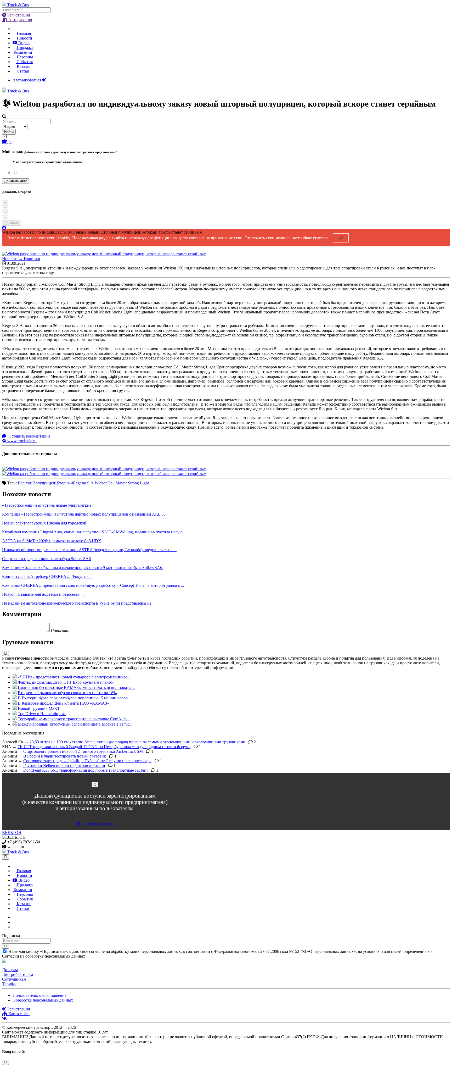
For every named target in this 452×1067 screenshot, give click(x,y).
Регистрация (18, 15)
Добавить (11, 223)
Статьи (22, 71)
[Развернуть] (5, 653)
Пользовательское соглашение (39, 995)
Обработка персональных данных (43, 1000)
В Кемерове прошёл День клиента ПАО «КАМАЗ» (63, 703)
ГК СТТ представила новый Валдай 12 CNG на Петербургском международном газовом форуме (104, 746)
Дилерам (10, 970)
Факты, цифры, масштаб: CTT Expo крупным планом (66, 682)
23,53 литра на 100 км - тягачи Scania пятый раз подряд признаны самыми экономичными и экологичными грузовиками (137, 742)
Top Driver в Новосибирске (42, 713)
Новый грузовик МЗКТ (39, 708)
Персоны (24, 57)
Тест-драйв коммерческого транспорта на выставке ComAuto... (74, 719)
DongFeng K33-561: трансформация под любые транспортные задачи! (85, 770)
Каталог (23, 66)
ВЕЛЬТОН (11, 832)
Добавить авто (15, 181)
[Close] (95, 784)
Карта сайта (18, 1013)
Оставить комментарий (28, 436)
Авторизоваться (27, 80)
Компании (22, 52)
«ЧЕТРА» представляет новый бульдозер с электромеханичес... (74, 677)
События (24, 61)
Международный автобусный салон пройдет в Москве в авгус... (75, 724)
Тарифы (9, 984)
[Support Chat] (14, 922)
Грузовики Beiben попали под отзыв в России (64, 765)
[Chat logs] (14, 917)
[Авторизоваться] (4, 228)
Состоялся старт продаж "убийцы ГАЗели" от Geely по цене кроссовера (87, 761)
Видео (23, 43)
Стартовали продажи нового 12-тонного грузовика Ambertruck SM (83, 751)
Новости (24, 38)
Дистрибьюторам (17, 974)
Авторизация (19, 20)
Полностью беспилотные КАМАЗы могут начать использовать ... (76, 687)
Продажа (24, 47)
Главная (23, 33)
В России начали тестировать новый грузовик (64, 756)
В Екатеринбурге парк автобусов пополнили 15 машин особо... (74, 698)
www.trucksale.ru (21, 441)
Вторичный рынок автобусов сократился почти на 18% (67, 692)
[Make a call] (14, 927)
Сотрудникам (14, 979)
